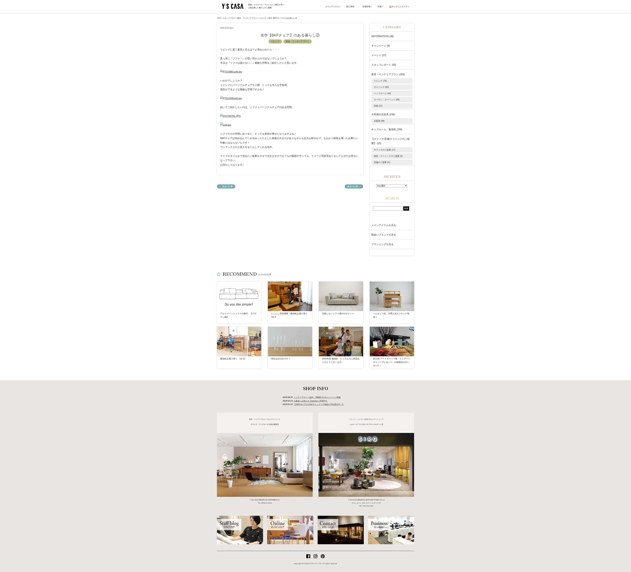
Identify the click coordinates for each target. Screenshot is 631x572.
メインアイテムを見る (383, 225)
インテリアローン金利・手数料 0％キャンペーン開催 (317, 397)
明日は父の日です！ (280, 358)
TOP (219, 18)
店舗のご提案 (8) (382, 162)
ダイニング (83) (381, 87)
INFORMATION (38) (382, 36)
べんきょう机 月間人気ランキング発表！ (391, 315)
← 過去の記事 (226, 186)
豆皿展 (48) (379, 121)
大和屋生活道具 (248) (383, 114)
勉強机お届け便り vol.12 (232, 358)
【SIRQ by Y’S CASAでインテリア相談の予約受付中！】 (319, 404)
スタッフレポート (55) (383, 64)
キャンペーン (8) (380, 45)
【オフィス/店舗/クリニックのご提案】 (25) (390, 141)
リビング (275, 41)
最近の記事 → (354, 186)
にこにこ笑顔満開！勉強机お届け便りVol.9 (289, 315)
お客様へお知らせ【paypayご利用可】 (311, 401)
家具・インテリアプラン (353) (388, 74)
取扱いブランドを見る (383, 234)
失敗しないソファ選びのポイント (338, 313)
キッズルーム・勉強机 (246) (386, 129)
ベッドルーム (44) (382, 93)
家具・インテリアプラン (297, 41)
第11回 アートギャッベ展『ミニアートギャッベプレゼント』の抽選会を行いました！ (391, 362)
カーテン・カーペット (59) (386, 99)
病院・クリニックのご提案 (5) (388, 156)
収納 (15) (378, 106)
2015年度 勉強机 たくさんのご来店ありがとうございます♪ (340, 360)
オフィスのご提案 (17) (384, 150)
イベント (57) (378, 55)
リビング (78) (380, 81)
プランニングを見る (382, 244)
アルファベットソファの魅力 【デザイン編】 (238, 315)
